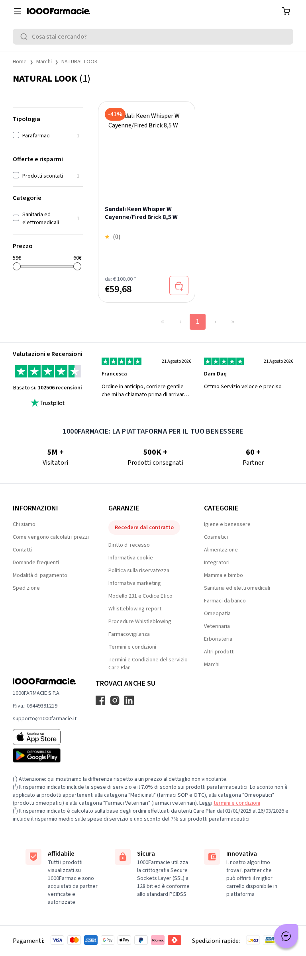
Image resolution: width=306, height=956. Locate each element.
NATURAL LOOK (79, 62)
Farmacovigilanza (129, 634)
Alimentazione (221, 550)
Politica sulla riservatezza (138, 571)
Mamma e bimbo (223, 575)
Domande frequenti (36, 563)
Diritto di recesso (129, 545)
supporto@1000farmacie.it (44, 719)
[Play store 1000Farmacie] (44, 755)
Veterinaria (217, 626)
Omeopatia (217, 614)
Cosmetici (216, 537)
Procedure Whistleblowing (139, 622)
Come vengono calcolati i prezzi (51, 537)
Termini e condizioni (132, 647)
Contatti (22, 550)
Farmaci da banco (225, 601)
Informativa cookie (130, 558)
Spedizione (26, 588)
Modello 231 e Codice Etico (140, 596)
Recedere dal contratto (144, 528)
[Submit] (25, 36)
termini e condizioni (237, 803)
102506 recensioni (60, 388)
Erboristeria (218, 639)
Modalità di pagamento (40, 575)
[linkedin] (129, 700)
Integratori (217, 563)
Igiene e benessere (227, 524)
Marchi (44, 62)
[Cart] (286, 11)
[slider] (17, 266)
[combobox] (153, 37)
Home (20, 62)
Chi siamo (24, 524)
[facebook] (100, 700)
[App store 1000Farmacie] (44, 737)
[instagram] (115, 700)
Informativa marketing (134, 583)
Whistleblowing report (134, 609)
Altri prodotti (219, 652)
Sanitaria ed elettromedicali (237, 588)
